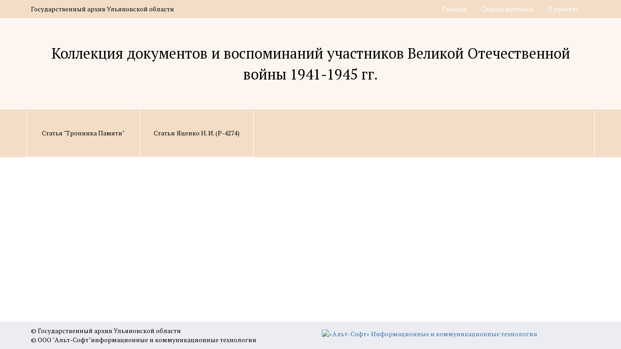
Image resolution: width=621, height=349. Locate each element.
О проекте (563, 9)
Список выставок (507, 9)
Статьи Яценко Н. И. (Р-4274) (197, 133)
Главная (454, 9)
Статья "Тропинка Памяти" (83, 133)
